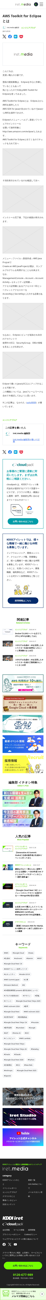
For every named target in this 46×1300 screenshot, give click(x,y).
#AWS (6, 953)
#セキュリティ (9, 974)
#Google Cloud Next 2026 (13, 1060)
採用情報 (31, 1230)
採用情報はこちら (23, 600)
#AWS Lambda (24, 1038)
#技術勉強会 (22, 1017)
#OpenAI (7, 1076)
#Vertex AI (16, 1033)
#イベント (8, 1001)
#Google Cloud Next (11, 1011)
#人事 (26, 979)
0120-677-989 (23, 1274)
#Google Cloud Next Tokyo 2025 (28, 1001)
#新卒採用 (8, 1028)
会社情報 (6, 1230)
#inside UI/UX (24, 974)
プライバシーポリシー (11, 1234)
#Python (31, 1060)
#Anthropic (8, 1070)
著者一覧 (31, 1180)
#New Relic (28, 1065)
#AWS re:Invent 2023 (31, 1011)
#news (30, 953)
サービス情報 (19, 1230)
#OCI (27, 1033)
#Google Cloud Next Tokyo (14, 1044)
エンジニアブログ (28, 27)
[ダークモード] (36, 4)
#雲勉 (37, 996)
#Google (32, 1028)
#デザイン (27, 996)
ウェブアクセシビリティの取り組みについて (20, 1239)
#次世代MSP (8, 1017)
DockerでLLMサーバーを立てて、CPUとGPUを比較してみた (29, 634)
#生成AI (7, 958)
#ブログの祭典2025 (11, 996)
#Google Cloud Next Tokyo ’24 (15, 1022)
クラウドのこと (9, 1196)
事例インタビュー (10, 1200)
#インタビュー (9, 1038)
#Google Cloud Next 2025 (26, 1070)
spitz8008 (31, 402)
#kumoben (20, 1028)
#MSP (39, 958)
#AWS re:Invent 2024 (12, 1006)
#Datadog (35, 1049)
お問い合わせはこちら (23, 521)
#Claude (17, 1054)
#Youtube (35, 1022)
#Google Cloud (18, 953)
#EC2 (18, 1065)
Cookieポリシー (30, 1234)
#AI (23, 985)
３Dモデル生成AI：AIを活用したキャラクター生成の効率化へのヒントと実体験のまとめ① (29, 648)
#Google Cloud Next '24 (13, 964)
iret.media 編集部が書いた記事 (26, 440)
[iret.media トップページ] (15, 1169)
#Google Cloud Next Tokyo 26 (15, 1049)
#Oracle (7, 1054)
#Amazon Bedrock (11, 985)
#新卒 (26, 1006)
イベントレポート (10, 1188)
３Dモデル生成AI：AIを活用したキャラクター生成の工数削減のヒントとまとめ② (29, 662)
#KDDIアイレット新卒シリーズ (15, 969)
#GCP (6, 1033)
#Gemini (29, 958)
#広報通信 (8, 1065)
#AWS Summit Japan (11, 979)
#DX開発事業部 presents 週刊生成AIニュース (21, 990)
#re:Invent (18, 958)
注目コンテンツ (9, 1204)
